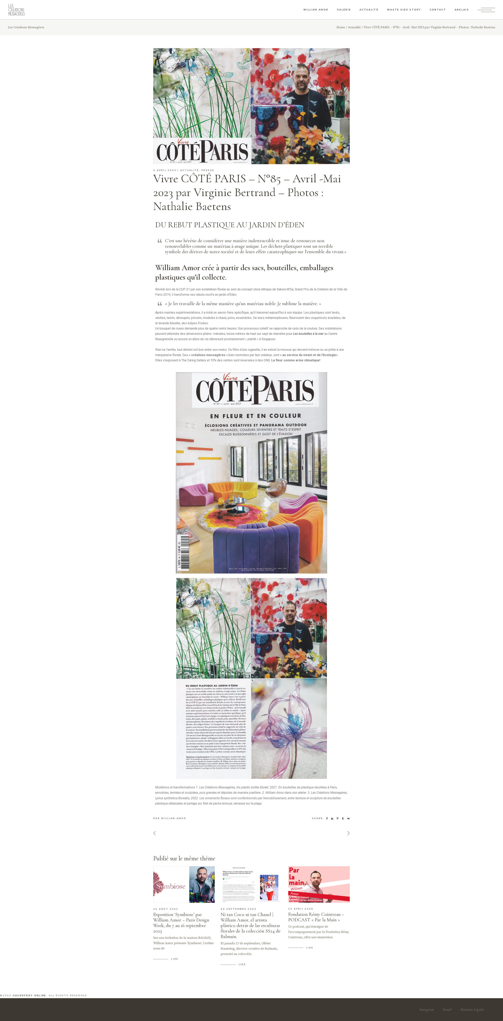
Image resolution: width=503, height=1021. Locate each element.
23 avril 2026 (301, 908)
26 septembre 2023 (238, 909)
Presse (207, 170)
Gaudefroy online (29, 995)
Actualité (354, 27)
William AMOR (173, 818)
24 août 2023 (165, 909)
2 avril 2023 (164, 170)
